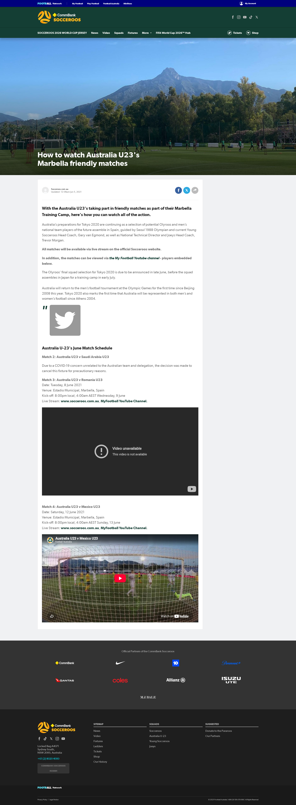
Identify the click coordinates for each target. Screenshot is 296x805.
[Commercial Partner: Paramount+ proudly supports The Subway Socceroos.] (231, 663)
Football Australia (111, 3)
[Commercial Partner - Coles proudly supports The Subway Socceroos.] (120, 680)
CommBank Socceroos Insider (53, 768)
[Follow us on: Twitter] (256, 17)
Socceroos (155, 731)
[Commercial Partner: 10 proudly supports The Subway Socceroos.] (175, 663)
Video (106, 32)
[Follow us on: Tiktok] (250, 17)
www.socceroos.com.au (80, 401)
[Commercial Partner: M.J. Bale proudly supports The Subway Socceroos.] (148, 697)
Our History (100, 761)
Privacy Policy (42, 800)
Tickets (237, 32)
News (94, 32)
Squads (119, 32)
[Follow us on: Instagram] (239, 17)
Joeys (152, 746)
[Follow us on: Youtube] (244, 17)
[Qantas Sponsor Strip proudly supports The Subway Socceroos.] (64, 680)
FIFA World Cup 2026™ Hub (173, 32)
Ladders (98, 746)
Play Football (93, 3)
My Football (77, 3)
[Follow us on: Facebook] (233, 17)
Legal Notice (54, 800)
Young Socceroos (159, 741)
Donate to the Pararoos (218, 731)
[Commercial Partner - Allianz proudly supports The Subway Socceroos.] (175, 680)
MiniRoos (128, 3)
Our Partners (212, 736)
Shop (255, 32)
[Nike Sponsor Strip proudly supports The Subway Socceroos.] (120, 663)
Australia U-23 (157, 736)
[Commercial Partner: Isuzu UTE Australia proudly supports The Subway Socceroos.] (231, 680)
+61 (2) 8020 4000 (48, 758)
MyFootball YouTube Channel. (124, 401)
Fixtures (133, 32)
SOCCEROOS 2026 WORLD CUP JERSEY (62, 32)
